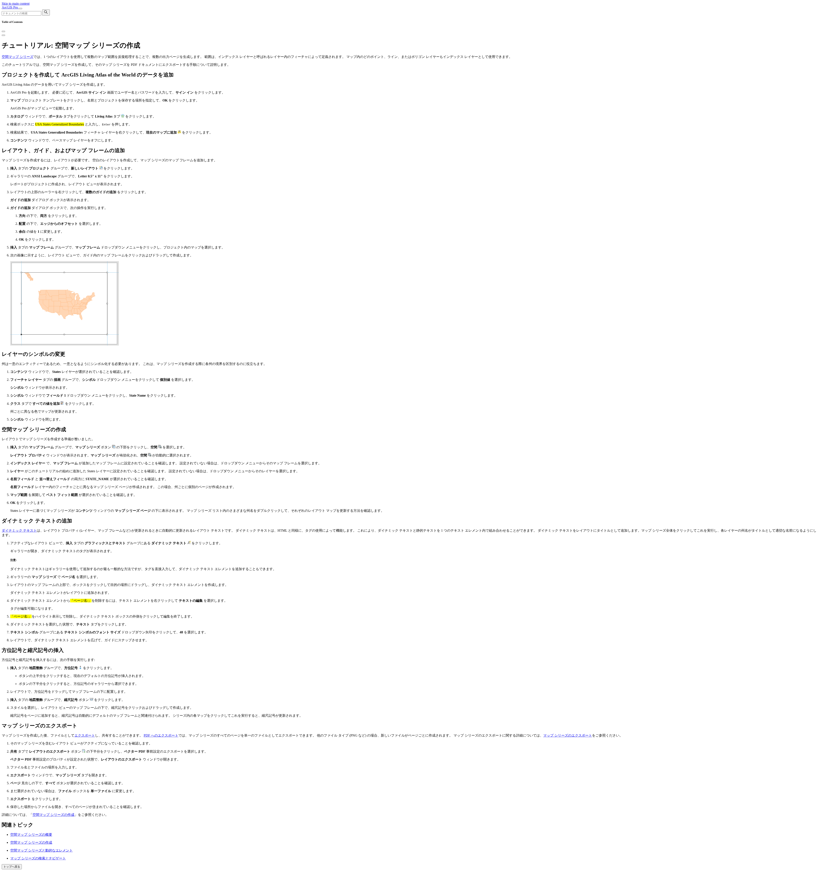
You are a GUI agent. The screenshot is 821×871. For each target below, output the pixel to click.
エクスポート (84, 735)
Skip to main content (16, 3)
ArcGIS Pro (10, 7)
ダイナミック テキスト (19, 530)
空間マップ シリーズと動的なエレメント (41, 850)
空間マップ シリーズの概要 (31, 834)
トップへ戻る (11, 866)
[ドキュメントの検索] (46, 12)
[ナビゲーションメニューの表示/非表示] (20, 8)
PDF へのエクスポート (161, 735)
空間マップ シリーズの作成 (53, 815)
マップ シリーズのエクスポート (567, 735)
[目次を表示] (3, 35)
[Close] (3, 31)
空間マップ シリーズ (17, 57)
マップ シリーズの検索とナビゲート (38, 858)
